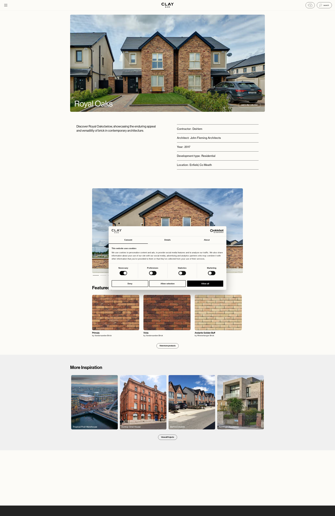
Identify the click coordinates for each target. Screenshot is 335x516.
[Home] (167, 5)
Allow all (205, 283)
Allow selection (168, 283)
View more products (168, 346)
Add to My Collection (249, 105)
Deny (130, 283)
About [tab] (207, 240)
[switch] (153, 273)
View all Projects (167, 437)
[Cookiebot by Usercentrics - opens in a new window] (212, 231)
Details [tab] (167, 240)
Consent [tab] (128, 240)
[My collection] (310, 5)
